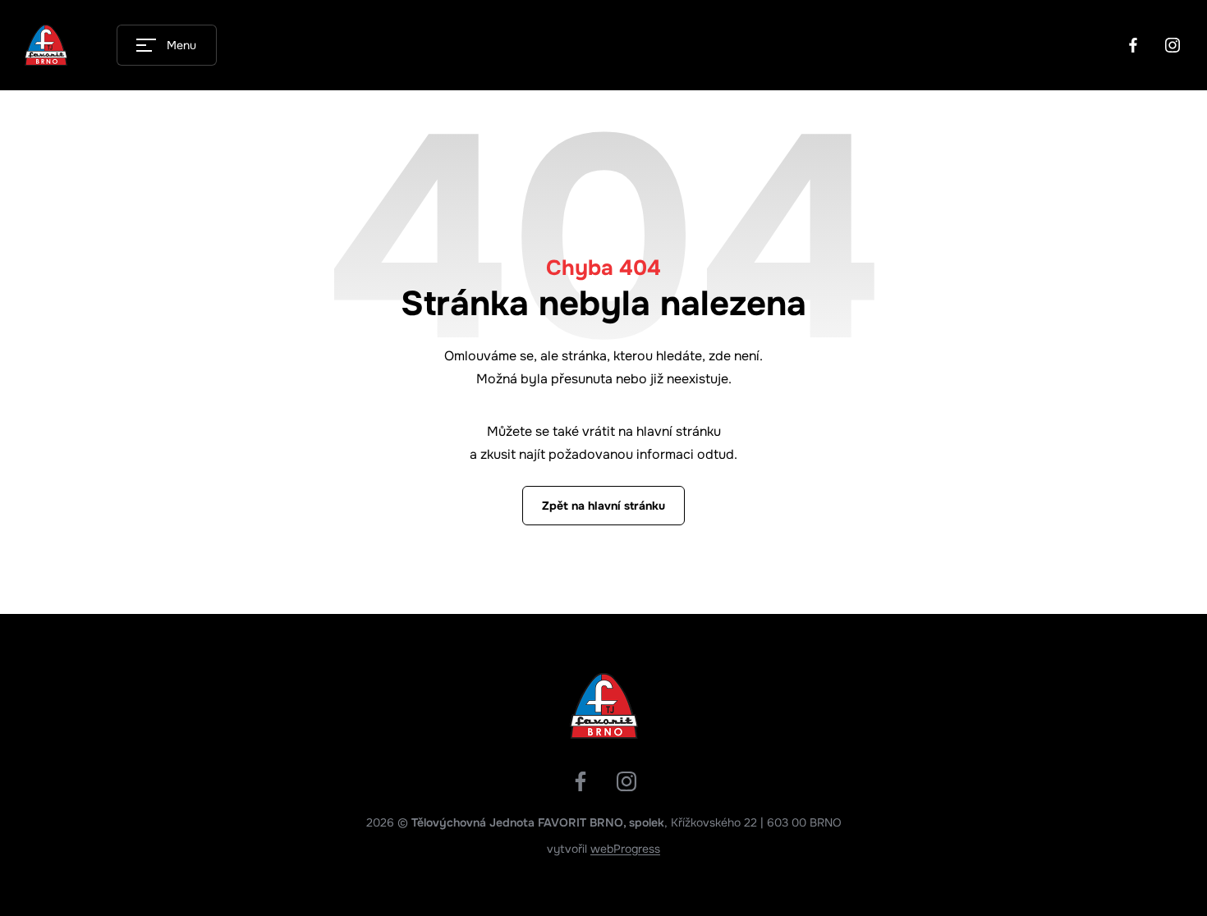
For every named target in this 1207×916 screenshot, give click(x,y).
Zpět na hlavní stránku (603, 505)
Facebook (1133, 45)
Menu (181, 45)
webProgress (625, 848)
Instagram (1172, 45)
